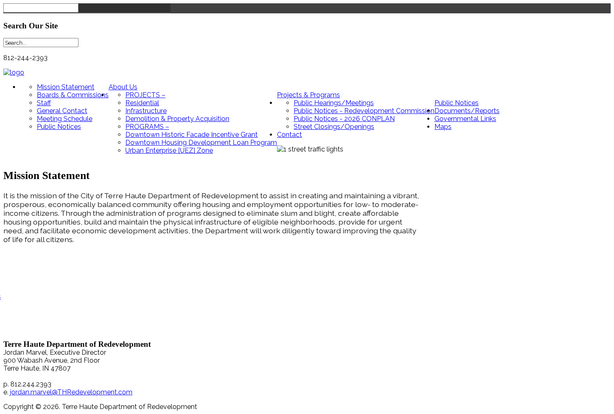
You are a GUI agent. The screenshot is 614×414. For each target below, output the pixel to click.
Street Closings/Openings (334, 127)
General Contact (62, 111)
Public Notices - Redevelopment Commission (364, 111)
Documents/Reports (467, 111)
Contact (289, 135)
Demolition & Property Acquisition (177, 119)
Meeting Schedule (64, 119)
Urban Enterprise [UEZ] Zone (169, 150)
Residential (142, 103)
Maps (443, 127)
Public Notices (59, 127)
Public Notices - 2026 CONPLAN (344, 119)
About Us (123, 87)
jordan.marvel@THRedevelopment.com (71, 392)
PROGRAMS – (147, 127)
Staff (44, 103)
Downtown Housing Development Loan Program (201, 142)
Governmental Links (465, 119)
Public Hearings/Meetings (334, 103)
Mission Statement (65, 87)
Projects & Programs (308, 95)
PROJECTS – (145, 95)
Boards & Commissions (73, 95)
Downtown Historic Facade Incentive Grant (191, 135)
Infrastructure (146, 111)
